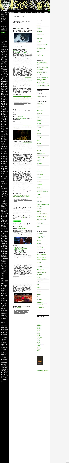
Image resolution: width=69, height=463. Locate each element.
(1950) (3, 224)
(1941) (3, 155)
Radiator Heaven (39, 211)
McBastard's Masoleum (40, 127)
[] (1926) (4, 225)
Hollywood (15, 200)
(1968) (5, 59)
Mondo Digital (38, 134)
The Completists (39, 294)
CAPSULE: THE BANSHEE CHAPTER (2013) (21, 21)
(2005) (3, 144)
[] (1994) (4, 86)
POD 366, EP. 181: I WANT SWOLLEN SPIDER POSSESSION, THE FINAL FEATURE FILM (43, 86)
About (2, 12)
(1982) (3, 141)
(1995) (3, 104)
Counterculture (27, 310)
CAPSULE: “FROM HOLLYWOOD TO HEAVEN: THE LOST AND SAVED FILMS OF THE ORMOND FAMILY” (42, 67)
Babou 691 (38, 263)
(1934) (3, 71)
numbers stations (17, 52)
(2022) (3, 341)
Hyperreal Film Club (39, 201)
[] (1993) (4, 238)
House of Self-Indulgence (40, 124)
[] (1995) (4, 89)
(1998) (4, 136)
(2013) (4, 124)
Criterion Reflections (39, 184)
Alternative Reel (39, 262)
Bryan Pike (38, 342)
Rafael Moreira (39, 339)
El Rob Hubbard (39, 334)
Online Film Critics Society (40, 288)
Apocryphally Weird (39, 31)
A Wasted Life (38, 106)
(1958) (2, 302)
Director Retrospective (40, 38)
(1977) (4, 284)
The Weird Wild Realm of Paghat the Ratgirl (42, 156)
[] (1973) (4, 178)
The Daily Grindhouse (39, 146)
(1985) (3, 99)
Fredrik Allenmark (39, 325)
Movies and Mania (39, 136)
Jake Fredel (38, 332)
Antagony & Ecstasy (39, 171)
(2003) (4, 97)
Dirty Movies (38, 187)
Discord (38, 93)
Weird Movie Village (39, 164)
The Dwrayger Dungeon (40, 147)
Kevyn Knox (38, 338)
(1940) (6, 133)
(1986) (4, 148)
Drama (27, 199)
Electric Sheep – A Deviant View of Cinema (42, 191)
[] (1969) (4, 92)
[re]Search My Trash (39, 103)
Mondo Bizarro (39, 133)
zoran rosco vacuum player (40, 307)
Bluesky (38, 92)
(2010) (4, 296)
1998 (14, 310)
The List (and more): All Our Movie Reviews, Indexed (43, 12)
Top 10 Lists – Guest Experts (40, 55)
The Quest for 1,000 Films (40, 223)
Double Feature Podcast (40, 188)
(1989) (4, 96)
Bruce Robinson (20, 116)
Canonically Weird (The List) (40, 34)
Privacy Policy (19, 12)
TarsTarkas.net (39, 144)
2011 (14, 199)
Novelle (38, 284)
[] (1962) (4, 130)
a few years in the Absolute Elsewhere (41, 259)
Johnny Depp (19, 118)
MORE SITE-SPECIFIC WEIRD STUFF (11, 12)
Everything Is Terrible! (39, 274)
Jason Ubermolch (39, 348)
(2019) (4, 352)
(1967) (5, 68)
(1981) (3, 235)
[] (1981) (4, 372)
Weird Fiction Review (39, 299)
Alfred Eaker (38, 330)
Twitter (38, 96)
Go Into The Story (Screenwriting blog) (42, 278)
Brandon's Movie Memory (40, 174)
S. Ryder (38, 343)
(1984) (4, 47)
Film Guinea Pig (39, 194)
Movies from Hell (39, 137)
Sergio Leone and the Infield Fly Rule (41, 216)
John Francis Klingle (39, 337)
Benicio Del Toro (24, 228)
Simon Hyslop (38, 335)
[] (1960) (4, 159)
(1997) (3, 195)
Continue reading (19, 307)
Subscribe (3, 32)
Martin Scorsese (21, 251)
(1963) (4, 42)
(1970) (5, 84)
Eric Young (23, 217)
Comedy (22, 310)
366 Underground (39, 28)
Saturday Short (39, 51)
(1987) (4, 73)
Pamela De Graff (39, 328)
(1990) (3, 179)
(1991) (3, 108)
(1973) (3, 53)
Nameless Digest (39, 281)
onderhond (38, 140)
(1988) (6, 49)
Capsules (14, 109)
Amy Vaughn (38, 349)
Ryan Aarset (38, 324)
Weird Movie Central (39, 163)
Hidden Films (38, 198)
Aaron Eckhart (24, 118)
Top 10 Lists (38, 54)
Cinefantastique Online (40, 178)
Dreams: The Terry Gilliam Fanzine (41, 236)
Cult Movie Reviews (39, 113)
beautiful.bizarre (39, 265)
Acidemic (38, 107)
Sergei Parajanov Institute (40, 246)
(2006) (4, 173)
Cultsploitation (38, 114)
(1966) (3, 228)
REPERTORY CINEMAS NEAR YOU (25, 12)
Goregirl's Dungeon (39, 197)
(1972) (4, 114)
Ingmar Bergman (39, 240)
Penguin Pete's (39, 290)
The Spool (38, 226)
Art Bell (29, 54)
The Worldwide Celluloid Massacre (41, 157)
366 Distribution (39, 25)
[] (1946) (4, 64)
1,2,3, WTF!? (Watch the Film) (41, 104)
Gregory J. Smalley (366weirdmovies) (25, 113)
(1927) (5, 205)
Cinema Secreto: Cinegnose (40, 312)
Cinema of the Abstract (40, 110)
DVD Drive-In (38, 116)
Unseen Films (38, 160)
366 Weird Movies (4, 10)
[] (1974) (4, 335)
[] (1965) (4, 131)
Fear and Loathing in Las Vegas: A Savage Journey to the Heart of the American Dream (20, 248)
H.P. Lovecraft (24, 52)
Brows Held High (39, 177)
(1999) (5, 139)
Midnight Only (38, 130)
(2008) (4, 263)
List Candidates (39, 45)
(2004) (2, 41)
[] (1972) (3, 265)
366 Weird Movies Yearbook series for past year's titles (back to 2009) (43, 371)
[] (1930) (4, 75)
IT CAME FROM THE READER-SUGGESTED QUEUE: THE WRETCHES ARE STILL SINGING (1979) (42, 72)
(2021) (6, 375)
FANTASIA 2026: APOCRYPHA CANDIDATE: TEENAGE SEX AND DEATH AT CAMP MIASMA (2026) (43, 64)
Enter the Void (38, 117)
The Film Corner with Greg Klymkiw (41, 219)
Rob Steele (38, 345)
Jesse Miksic (38, 340)
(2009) (4, 171)
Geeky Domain (39, 277)
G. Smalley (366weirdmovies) (40, 344)
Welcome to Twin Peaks (40, 302)
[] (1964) (3, 191)
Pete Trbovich (38, 347)
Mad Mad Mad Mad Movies (40, 126)
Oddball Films (38, 287)
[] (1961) (4, 187)
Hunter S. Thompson (28, 77)
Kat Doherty (38, 329)
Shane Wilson (38, 350)
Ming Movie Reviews (39, 206)
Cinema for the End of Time (40, 269)
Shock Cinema (39, 143)
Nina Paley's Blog (39, 243)
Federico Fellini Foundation (40, 237)
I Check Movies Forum (40, 280)
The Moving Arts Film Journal (40, 222)
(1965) (5, 231)
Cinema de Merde (39, 181)
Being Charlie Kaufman (40, 233)
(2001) (3, 119)
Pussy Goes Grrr (39, 291)
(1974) (2, 260)
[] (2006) (4, 169)
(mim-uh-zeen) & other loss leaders (41, 254)
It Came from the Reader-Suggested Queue (42, 44)
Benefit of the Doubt (39, 266)
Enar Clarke (38, 327)
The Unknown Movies (39, 154)
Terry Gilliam (20, 226)
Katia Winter (19, 28)
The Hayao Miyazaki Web (40, 247)
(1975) (2, 376)
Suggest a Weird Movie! (33, 12)
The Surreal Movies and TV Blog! (41, 153)
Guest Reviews (39, 41)
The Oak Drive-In (39, 150)
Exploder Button (39, 120)
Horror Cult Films (39, 123)
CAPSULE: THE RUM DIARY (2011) (22, 111)
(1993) (4, 257)
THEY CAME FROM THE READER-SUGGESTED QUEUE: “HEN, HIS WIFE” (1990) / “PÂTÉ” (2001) (43, 83)
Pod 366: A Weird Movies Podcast (41, 48)
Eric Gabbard (38, 333)
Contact (6, 12)
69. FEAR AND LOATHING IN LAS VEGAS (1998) (22, 207)
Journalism (30, 200)
